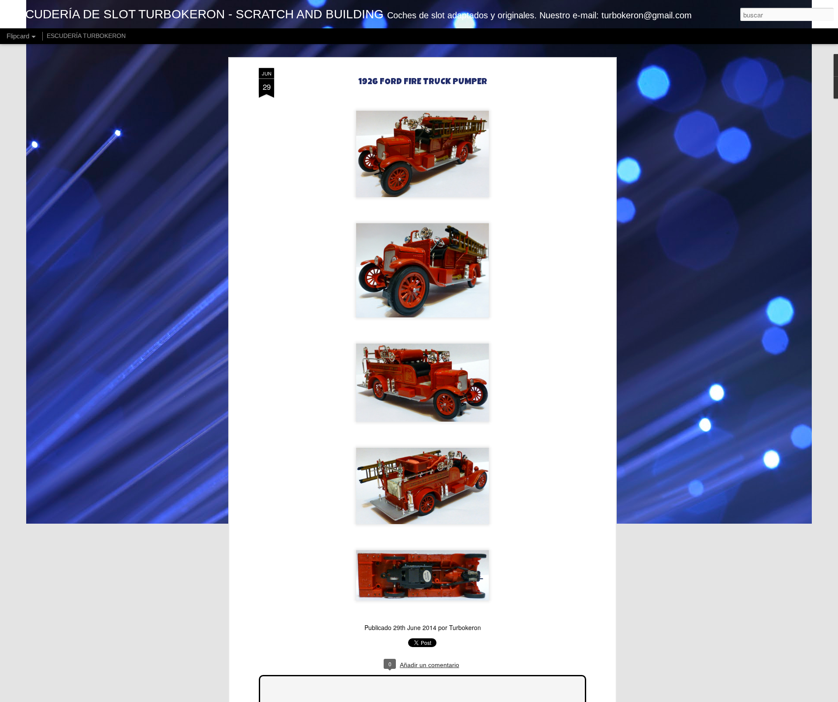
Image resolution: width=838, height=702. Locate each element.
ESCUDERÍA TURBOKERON (86, 35)
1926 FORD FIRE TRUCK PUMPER (422, 82)
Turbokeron (465, 627)
